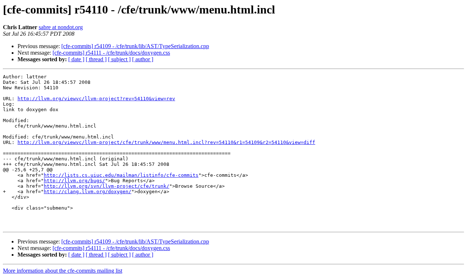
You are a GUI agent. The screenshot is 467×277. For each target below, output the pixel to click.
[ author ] (142, 59)
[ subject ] (119, 59)
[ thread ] (96, 59)
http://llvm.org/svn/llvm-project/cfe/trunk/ (106, 186)
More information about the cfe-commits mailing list (62, 271)
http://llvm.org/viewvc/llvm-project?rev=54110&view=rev (96, 98)
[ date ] (76, 59)
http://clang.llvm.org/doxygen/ (87, 191)
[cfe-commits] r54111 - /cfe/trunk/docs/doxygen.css (111, 53)
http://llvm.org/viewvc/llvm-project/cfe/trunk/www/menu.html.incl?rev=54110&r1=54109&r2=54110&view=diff (166, 142)
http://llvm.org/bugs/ (74, 180)
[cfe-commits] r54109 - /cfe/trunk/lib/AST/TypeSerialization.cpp (135, 46)
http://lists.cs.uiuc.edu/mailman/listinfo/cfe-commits (121, 175)
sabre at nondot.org (61, 27)
